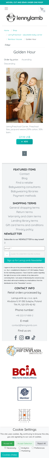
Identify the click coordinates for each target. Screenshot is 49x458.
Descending (9, 63)
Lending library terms (24, 220)
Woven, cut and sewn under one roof (24, 2)
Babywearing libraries (24, 191)
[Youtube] (27, 337)
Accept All (8, 443)
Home (6, 30)
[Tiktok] (33, 337)
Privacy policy (24, 229)
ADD (26, 141)
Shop (15, 30)
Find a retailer (24, 182)
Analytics (25, 448)
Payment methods (24, 195)
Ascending (26, 59)
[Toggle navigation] (14, 8)
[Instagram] (21, 337)
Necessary (11, 448)
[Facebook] (15, 337)
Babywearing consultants (24, 187)
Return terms (24, 212)
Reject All (41, 443)
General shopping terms (24, 207)
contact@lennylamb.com (24, 325)
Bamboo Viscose (15, 39)
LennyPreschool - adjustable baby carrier (25, 35)
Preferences (39, 448)
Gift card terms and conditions (24, 225)
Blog (24, 178)
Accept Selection (25, 443)
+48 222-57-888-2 (24, 315)
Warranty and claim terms (24, 216)
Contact (25, 174)
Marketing (25, 451)
